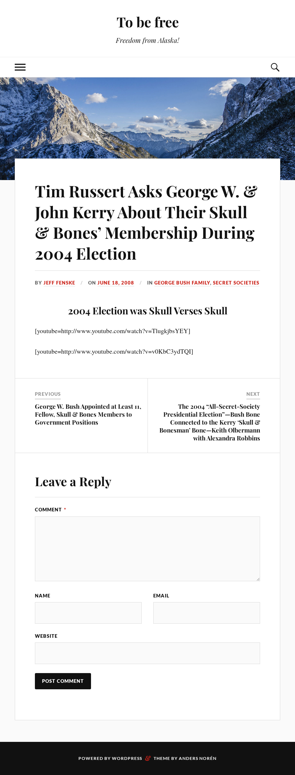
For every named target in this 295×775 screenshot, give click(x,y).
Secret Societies (236, 283)
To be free (148, 22)
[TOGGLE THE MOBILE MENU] (20, 67)
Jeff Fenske (59, 283)
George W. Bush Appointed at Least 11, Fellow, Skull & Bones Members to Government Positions (88, 414)
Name (42, 596)
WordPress (127, 758)
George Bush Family (182, 283)
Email (161, 596)
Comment (50, 509)
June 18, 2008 (115, 283)
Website (46, 636)
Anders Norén (198, 758)
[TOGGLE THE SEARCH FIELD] (274, 67)
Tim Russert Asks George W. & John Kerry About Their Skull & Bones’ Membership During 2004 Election (146, 221)
